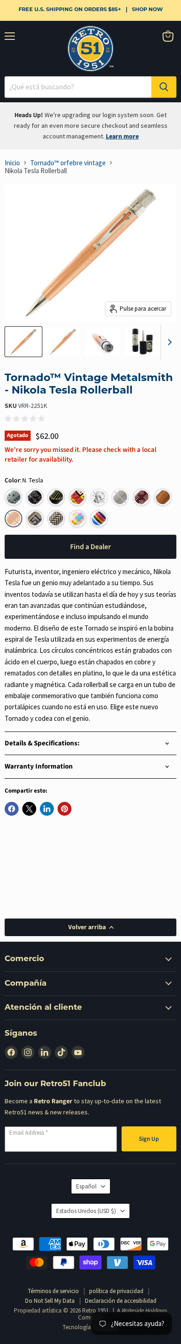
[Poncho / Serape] (99, 518)
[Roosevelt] (56, 518)
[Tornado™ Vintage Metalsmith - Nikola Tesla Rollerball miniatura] (23, 341)
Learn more (122, 136)
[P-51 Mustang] (35, 518)
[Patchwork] (77, 518)
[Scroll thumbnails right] (168, 342)
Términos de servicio (53, 1291)
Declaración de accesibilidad (120, 1301)
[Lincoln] (163, 497)
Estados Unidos (86, 1211)
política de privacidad (116, 1291)
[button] (99, 497)
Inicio (12, 163)
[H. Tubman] (141, 497)
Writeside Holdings (144, 1310)
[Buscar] (163, 87)
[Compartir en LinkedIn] (47, 809)
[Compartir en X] (29, 809)
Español (86, 1186)
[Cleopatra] (56, 497)
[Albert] (35, 497)
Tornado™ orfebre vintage (68, 163)
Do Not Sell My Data (50, 1301)
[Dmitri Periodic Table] (77, 497)
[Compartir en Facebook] (12, 809)
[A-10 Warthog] (13, 497)
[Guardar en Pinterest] (64, 809)
